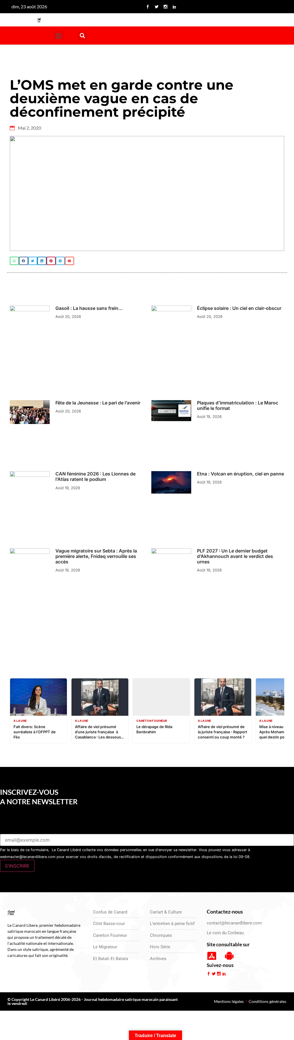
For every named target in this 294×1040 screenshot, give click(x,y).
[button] (58, 35)
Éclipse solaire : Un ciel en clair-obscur (240, 308)
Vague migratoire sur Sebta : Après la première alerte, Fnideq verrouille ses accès (96, 556)
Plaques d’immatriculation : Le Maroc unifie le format (237, 405)
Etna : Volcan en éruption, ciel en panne (240, 474)
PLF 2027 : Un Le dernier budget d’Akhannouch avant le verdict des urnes (235, 556)
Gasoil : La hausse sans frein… (89, 308)
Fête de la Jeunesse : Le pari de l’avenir (97, 403)
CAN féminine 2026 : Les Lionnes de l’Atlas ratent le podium (95, 476)
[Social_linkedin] (174, 6)
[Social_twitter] (156, 6)
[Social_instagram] (165, 6)
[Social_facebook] (148, 6)
